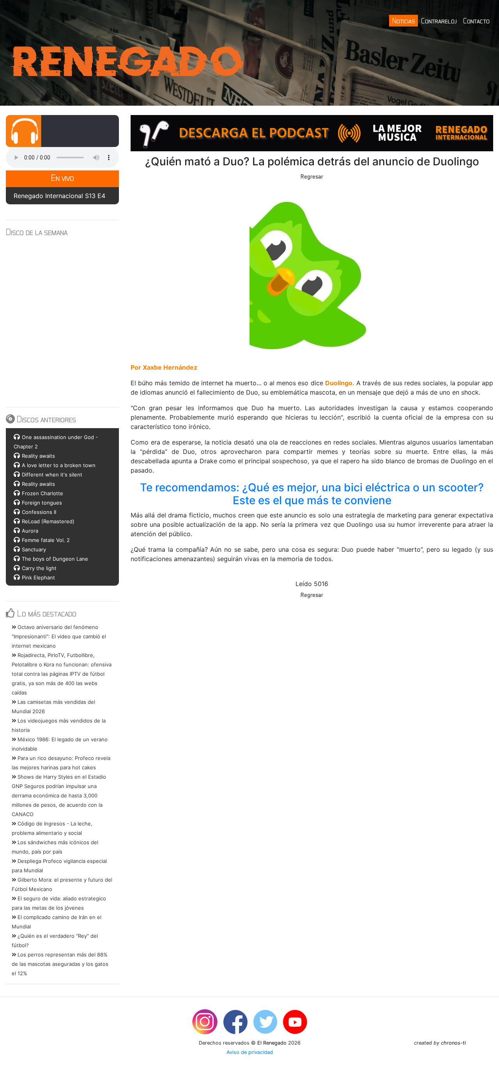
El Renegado (272, 1043)
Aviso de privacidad (249, 1052)
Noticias (403, 20)
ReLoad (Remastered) (48, 521)
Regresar (312, 176)
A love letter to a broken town (59, 465)
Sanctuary (34, 549)
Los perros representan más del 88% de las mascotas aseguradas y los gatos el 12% (60, 963)
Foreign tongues (42, 502)
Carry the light (39, 568)
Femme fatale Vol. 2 (46, 540)
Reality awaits (38, 456)
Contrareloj (439, 20)
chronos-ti (453, 1043)
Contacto (476, 20)
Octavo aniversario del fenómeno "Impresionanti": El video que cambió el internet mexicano (59, 636)
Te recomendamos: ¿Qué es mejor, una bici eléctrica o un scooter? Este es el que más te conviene (313, 494)
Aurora (30, 531)
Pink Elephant (38, 577)
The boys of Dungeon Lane (55, 559)
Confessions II (39, 512)
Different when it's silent (52, 474)
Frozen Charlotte (42, 493)
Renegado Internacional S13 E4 (59, 196)
